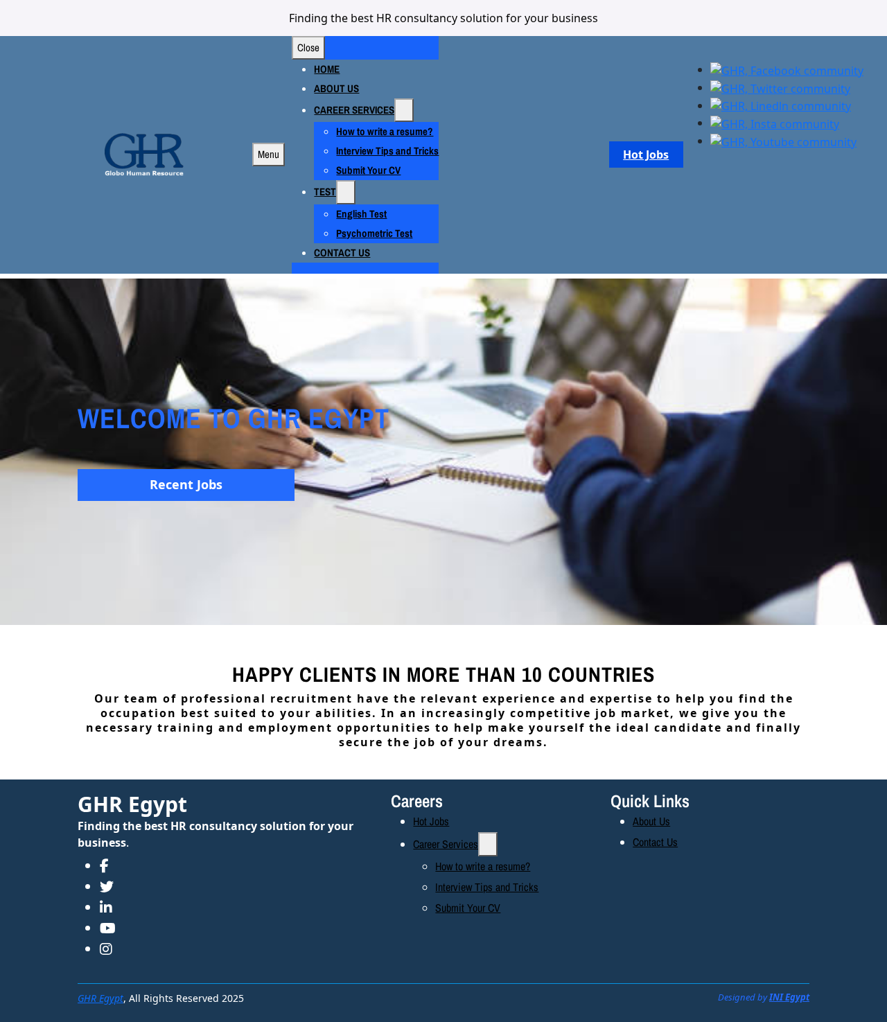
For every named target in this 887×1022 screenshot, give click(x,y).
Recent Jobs (186, 484)
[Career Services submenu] (488, 844)
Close (308, 47)
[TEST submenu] (345, 192)
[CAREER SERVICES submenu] (404, 110)
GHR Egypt (132, 804)
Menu (268, 154)
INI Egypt (789, 997)
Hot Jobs (646, 154)
